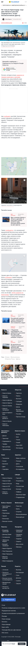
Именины (19, 547)
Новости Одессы (7, 403)
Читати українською (6, 22)
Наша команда (6, 624)
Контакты (4, 621)
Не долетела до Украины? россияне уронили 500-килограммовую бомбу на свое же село (17, 348)
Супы (17, 575)
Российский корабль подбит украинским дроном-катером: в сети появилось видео (18, 320)
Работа (18, 396)
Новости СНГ (6, 486)
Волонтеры (5, 518)
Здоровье (18, 455)
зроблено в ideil (5, 640)
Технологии (5, 458)
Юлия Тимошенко (7, 554)
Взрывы (4, 510)
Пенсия (3, 566)
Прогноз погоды (20, 416)
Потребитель (20, 481)
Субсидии (19, 401)
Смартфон (5, 469)
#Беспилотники (15, 357)
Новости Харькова (5, 396)
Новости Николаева (5, 424)
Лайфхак (18, 492)
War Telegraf (13, 215)
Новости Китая (6, 489)
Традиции (19, 538)
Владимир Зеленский (5, 531)
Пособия (18, 414)
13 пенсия (5, 569)
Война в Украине (6, 502)
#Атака (7, 357)
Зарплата (19, 393)
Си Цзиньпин (6, 537)
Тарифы (4, 444)
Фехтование (19, 448)
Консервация (20, 572)
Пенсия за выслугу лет (5, 587)
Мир (2, 474)
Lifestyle (17, 474)
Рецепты (17, 566)
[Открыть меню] (2, 2)
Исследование (20, 469)
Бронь (18, 509)
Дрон (3, 466)
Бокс (17, 437)
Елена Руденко (8, 19)
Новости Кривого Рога (7, 413)
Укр (26, 2)
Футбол (18, 434)
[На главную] (14, 2)
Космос (4, 461)
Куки (13, 643)
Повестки (19, 506)
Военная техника (7, 521)
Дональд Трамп (6, 534)
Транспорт (5, 438)
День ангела (19, 544)
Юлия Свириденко (7, 561)
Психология (19, 466)
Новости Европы (7, 478)
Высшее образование (20, 410)
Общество (18, 389)
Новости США (6, 481)
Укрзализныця (6, 449)
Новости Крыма (7, 421)
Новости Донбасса (5, 417)
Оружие (4, 516)
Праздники (18, 527)
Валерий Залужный (5, 545)
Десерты (18, 578)
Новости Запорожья (5, 409)
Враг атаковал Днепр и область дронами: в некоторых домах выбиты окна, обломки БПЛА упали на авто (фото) (18, 221)
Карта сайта (5, 627)
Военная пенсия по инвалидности (7, 579)
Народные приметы (19, 535)
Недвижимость (6, 441)
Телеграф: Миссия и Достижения (11, 630)
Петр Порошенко (7, 551)
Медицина (19, 404)
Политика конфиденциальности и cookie (13, 608)
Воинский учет (20, 517)
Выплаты (18, 398)
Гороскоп (18, 478)
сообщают (7, 116)
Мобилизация (19, 502)
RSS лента (5, 632)
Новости (4, 389)
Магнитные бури (21, 494)
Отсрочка (18, 511)
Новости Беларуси (5, 492)
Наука (3, 455)
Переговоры (6, 513)
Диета (18, 463)
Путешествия (20, 486)
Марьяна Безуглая (5, 557)
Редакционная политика (9, 610)
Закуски (18, 583)
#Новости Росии (10, 359)
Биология (5, 463)
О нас (3, 605)
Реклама (4, 616)
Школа (18, 407)
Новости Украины (13, 327)
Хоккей (18, 442)
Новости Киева (6, 393)
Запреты (18, 541)
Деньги (4, 435)
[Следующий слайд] (26, 5)
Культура (18, 489)
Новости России (7, 483)
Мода (17, 483)
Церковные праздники (19, 531)
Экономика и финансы (5, 431)
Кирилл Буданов (7, 548)
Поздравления (20, 497)
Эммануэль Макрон (5, 540)
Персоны (4, 527)
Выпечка (18, 569)
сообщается (9, 230)
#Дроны (18, 359)
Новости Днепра (7, 400)
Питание (18, 461)
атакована (8, 277)
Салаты (18, 580)
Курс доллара (6, 446)
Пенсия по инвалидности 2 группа (7, 574)
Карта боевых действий (6, 506)
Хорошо (21, 643)
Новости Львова (7, 405)
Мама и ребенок (20, 458)
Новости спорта (20, 431)
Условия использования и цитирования (13, 613)
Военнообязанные (21, 514)
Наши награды (6, 619)
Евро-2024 (19, 445)
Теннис (18, 439)
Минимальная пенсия (6, 583)
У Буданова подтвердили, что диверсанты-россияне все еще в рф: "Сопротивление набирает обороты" (18, 333)
